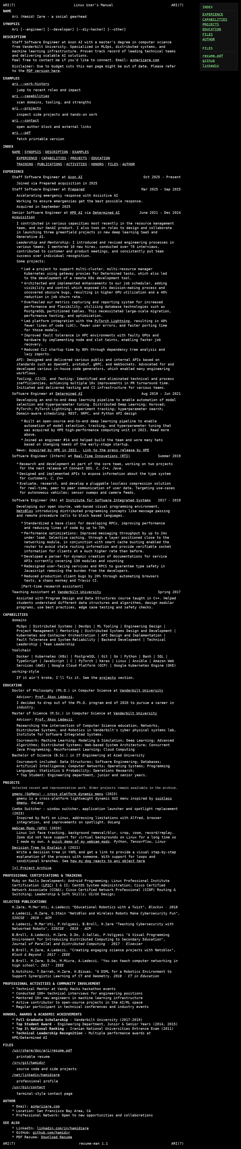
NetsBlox (25, 511)
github (208, 61)
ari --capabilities (30, 96)
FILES (207, 34)
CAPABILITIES (214, 19)
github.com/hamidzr (51, 1132)
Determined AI (69, 394)
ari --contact (25, 120)
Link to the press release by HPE (116, 450)
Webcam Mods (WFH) (29, 828)
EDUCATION (211, 29)
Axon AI (75, 177)
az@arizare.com (144, 60)
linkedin (210, 66)
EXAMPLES (80, 152)
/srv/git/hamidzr (28, 1063)
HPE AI (76, 213)
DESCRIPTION (56, 152)
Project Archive (35, 868)
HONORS (97, 164)
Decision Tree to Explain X (39, 848)
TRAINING (25, 164)
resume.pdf (212, 56)
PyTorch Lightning (112, 321)
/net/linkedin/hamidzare (36, 1075)
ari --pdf (21, 133)
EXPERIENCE (212, 14)
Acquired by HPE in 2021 (54, 450)
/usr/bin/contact (28, 1087)
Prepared (76, 189)
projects (107, 678)
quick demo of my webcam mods (81, 841)
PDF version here (43, 71)
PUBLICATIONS (49, 164)
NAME (16, 152)
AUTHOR (208, 39)
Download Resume (56, 1137)
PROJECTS (210, 24)
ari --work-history (30, 84)
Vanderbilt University (79, 592)
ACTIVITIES (76, 164)
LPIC (47, 885)
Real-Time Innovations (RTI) (102, 456)
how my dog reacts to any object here (107, 861)
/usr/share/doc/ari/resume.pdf (42, 1050)
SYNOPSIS (32, 152)
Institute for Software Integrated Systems (108, 500)
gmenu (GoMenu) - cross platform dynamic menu (57, 794)
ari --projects (26, 108)
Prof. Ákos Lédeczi (53, 697)
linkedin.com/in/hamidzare (63, 1128)
